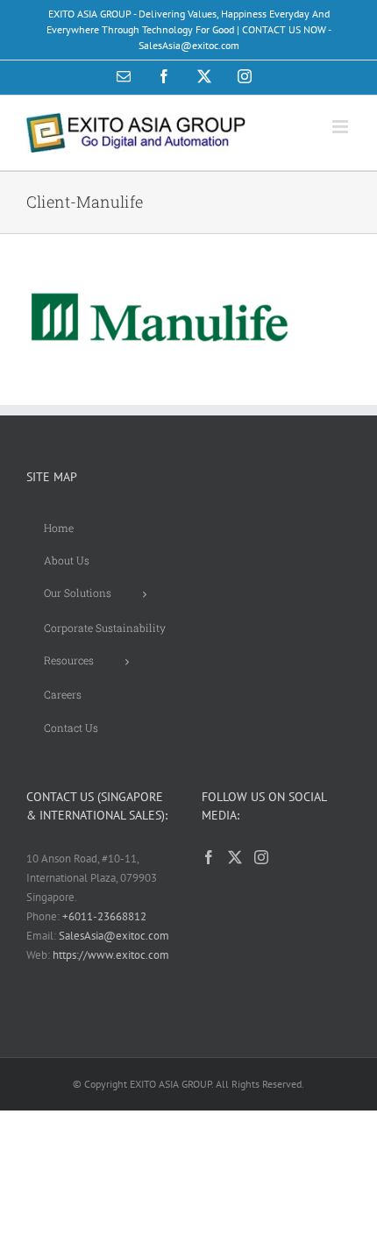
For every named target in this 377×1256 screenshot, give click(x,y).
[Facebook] (209, 857)
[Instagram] (261, 857)
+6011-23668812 (104, 916)
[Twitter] (235, 857)
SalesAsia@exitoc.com (114, 935)
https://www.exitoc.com (111, 954)
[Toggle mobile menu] (341, 126)
